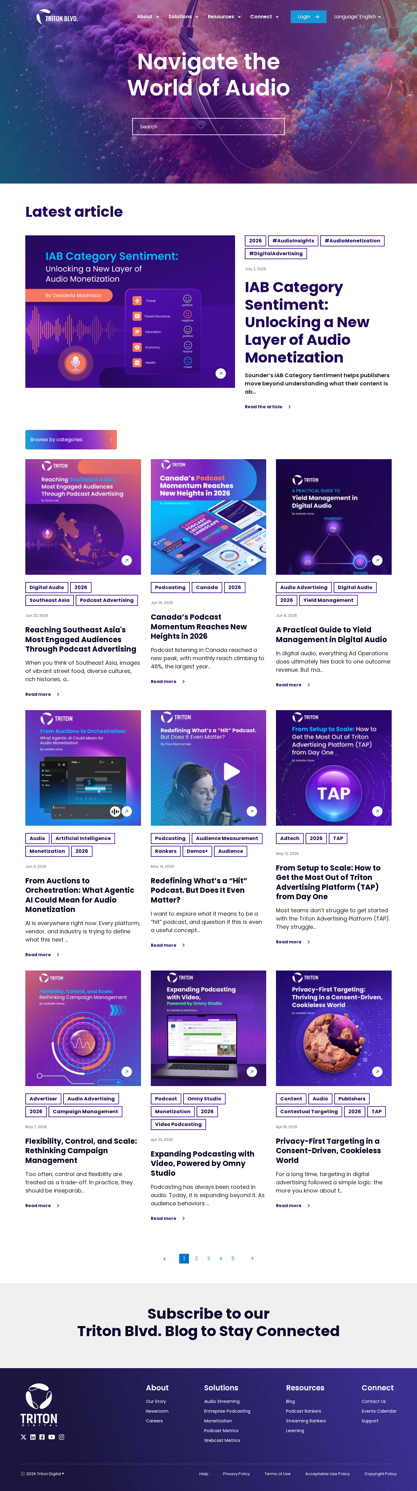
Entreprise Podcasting (227, 1411)
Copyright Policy (380, 1474)
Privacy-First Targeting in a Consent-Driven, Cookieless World (328, 1150)
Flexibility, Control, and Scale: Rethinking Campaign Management (81, 1150)
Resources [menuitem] (221, 16)
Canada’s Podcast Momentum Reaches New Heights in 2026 (199, 626)
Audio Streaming (222, 1401)
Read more (42, 694)
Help (204, 1474)
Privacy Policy (236, 1474)
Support (370, 1420)
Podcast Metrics (221, 1430)
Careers (154, 1420)
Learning (295, 1430)
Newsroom (157, 1411)
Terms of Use (278, 1474)
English (367, 16)
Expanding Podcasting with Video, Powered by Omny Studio (203, 1163)
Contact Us (374, 1401)
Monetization (218, 1420)
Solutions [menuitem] (180, 16)
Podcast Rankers (303, 1411)
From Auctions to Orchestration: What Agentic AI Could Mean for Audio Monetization (79, 895)
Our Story (156, 1401)
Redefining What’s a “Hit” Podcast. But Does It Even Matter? (199, 890)
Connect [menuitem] (261, 16)
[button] (164, 1259)
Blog (290, 1401)
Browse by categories (56, 439)
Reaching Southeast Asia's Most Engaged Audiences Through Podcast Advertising (80, 639)
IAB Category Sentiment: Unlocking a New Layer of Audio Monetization (307, 322)
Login (304, 16)
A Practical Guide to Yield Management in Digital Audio (331, 634)
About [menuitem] (144, 16)
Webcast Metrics (222, 1440)
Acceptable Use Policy (327, 1474)
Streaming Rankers (306, 1420)
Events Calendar (379, 1411)
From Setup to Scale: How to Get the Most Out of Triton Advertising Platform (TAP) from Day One (328, 882)
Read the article (268, 407)
